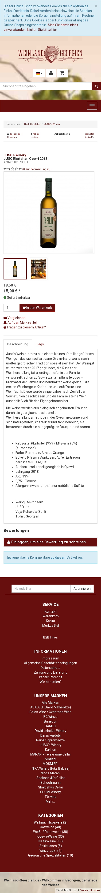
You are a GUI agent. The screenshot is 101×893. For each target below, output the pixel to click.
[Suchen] (96, 86)
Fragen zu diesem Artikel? (26, 327)
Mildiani (50, 759)
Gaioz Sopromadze (50, 740)
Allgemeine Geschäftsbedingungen (50, 663)
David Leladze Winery (50, 731)
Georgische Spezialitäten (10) (50, 855)
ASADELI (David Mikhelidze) (50, 707)
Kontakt (51, 611)
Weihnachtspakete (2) (50, 822)
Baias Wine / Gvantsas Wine (50, 712)
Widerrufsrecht (50, 677)
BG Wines (50, 717)
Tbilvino (50, 797)
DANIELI (50, 726)
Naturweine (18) (51, 841)
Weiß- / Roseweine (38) (50, 832)
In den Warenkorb (39, 308)
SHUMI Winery (50, 792)
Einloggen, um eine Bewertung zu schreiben (48, 542)
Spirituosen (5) (50, 846)
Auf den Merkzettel (22, 322)
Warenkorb (51, 616)
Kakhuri (50, 750)
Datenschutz (51, 668)
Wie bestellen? (51, 682)
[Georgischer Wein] (50, 55)
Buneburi (50, 721)
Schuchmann (50, 782)
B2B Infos (50, 637)
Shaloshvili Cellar (50, 787)
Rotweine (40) (50, 827)
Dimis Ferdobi (50, 735)
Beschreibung (17, 344)
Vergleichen (16, 318)
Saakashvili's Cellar (50, 778)
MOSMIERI (50, 764)
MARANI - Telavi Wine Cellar (50, 754)
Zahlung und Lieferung (50, 672)
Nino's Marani (50, 773)
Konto (50, 621)
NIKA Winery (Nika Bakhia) (51, 768)
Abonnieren (82, 588)
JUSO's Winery (50, 745)
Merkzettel (50, 625)
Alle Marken (50, 702)
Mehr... (50, 801)
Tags (40, 344)
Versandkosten (90, 890)
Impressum (50, 658)
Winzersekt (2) (50, 851)
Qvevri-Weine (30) (50, 836)
